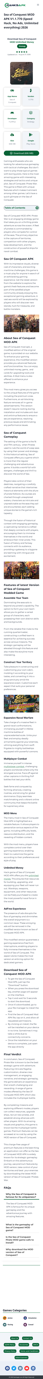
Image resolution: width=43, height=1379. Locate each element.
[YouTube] (26, 1368)
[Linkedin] (33, 1368)
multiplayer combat (14, 766)
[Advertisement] (21, 1287)
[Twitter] (13, 1368)
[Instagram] (20, 1368)
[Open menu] (38, 5)
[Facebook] (7, 1368)
